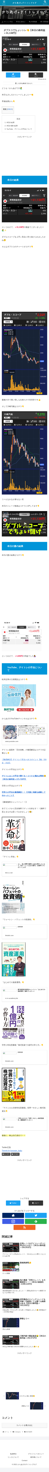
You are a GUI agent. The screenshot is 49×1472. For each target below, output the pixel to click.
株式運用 (7, 1154)
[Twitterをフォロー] (36, 1215)
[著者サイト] (13, 1215)
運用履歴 (16, 1154)
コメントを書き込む (24, 1425)
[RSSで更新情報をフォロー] (24, 1227)
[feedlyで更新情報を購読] (36, 1221)
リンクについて (13, 1457)
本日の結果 (10, 122)
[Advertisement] (24, 154)
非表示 (9, 109)
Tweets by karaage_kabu (12, 1151)
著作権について (35, 1457)
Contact (24, 1460)
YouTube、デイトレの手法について (19, 129)
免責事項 (13, 1454)
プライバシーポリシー (36, 1454)
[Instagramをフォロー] (13, 1221)
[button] (44, 694)
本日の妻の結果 (12, 126)
